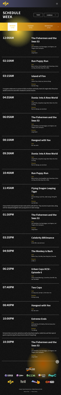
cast (32, 45)
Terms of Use (26, 391)
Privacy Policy (34, 391)
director (33, 51)
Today (38, 15)
